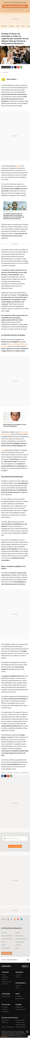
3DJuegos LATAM (20, 1020)
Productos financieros (21, 939)
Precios (5, 26)
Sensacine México (20, 1022)
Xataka (3, 974)
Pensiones (18, 945)
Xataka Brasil (5, 1022)
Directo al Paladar (6, 996)
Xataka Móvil (5, 977)
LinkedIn (21, 919)
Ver (16, 846)
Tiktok (17, 26)
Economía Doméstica (7, 939)
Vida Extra (18, 977)
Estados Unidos (20, 942)
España (4, 945)
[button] (12, 79)
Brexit (3, 942)
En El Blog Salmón (7, 211)
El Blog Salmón (19, 1007)
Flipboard (18, 67)
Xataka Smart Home (7, 981)
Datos (3, 450)
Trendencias (5, 1007)
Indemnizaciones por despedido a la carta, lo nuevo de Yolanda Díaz (14, 425)
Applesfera (4, 979)
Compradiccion (5, 1011)
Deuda (17, 948)
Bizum (23, 26)
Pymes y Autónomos (21, 1009)
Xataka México (5, 1020)
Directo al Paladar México (8, 1027)
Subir (24, 966)
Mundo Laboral (19, 935)
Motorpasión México (21, 1027)
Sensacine (18, 985)
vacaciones (25, 772)
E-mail (21, 67)
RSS (15, 919)
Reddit (18, 166)
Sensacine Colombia (21, 1024)
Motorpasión (19, 996)
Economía (9, 772)
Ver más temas (6, 953)
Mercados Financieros (7, 935)
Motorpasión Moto (20, 998)
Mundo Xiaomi (5, 983)
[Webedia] (6, 967)
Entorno (18, 932)
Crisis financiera (6, 948)
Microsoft (11, 26)
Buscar (27, 959)
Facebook (12, 67)
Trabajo (17, 772)
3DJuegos (18, 974)
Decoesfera (5, 1009)
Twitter (15, 67)
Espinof (17, 987)
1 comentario (6, 67)
